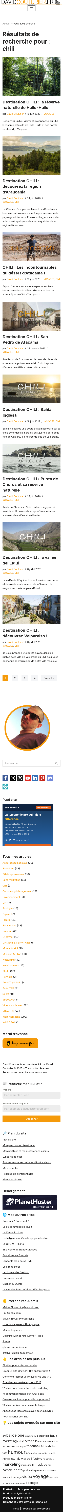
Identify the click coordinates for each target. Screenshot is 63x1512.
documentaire (9, 1446)
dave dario (53, 1441)
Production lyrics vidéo (17, 1493)
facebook (33, 1446)
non (50, 1465)
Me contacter (10, 1168)
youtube (10, 1483)
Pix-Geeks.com (12, 1313)
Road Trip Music (12, 982)
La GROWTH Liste (13, 1243)
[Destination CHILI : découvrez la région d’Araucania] (31, 155)
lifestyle (36, 1458)
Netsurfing (9, 959)
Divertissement (11, 897)
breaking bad (31, 1436)
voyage (41, 1476)
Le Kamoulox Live (13, 1232)
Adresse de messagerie (16, 1103)
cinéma (27, 1441)
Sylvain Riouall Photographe (18, 1318)
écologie (32, 1483)
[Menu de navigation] (31, 8)
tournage (17, 1477)
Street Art (8, 999)
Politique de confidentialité (18, 1173)
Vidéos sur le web (13, 1005)
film (54, 1446)
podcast (28, 1470)
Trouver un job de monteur (18, 1352)
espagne (21, 1446)
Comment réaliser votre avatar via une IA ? (27, 1376)
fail (42, 1446)
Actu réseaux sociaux (15, 862)
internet (6, 1459)
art (4, 1435)
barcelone (15, 1435)
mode (31, 1465)
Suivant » (49, 678)
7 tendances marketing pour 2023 (22, 1382)
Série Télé (8, 988)
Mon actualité (10, 948)
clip (35, 1441)
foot (5, 1452)
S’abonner (31, 1118)
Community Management (17, 891)
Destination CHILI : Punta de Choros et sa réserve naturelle (30, 484)
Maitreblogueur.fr (12, 1330)
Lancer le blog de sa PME (17, 1261)
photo (18, 1470)
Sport (6, 993)
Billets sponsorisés (13, 874)
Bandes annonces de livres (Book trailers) (27, 1162)
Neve (16, 1508)
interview (16, 1458)
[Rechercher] (56, 763)
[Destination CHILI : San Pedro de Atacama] (31, 316)
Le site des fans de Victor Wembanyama (26, 1289)
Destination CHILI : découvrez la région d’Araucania (22, 186)
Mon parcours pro (29, 1489)
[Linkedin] (35, 778)
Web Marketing (11, 1016)
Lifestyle (8, 936)
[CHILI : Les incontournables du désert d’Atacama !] (31, 246)
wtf (4, 1483)
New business (11, 965)
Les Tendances (11, 1266)
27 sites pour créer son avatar (20, 1365)
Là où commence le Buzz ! (18, 1226)
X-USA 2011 (9, 1022)
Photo (6, 971)
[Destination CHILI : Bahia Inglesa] (31, 389)
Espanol (7, 914)
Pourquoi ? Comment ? (16, 1221)
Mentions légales (12, 1179)
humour (17, 1452)
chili (19, 1441)
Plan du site (9, 1139)
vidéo (27, 1476)
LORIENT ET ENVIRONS (16, 942)
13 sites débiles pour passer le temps (24, 1405)
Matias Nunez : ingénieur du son (21, 1307)
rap (35, 1470)
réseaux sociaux (46, 1470)
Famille (7, 919)
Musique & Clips (12, 954)
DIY (5, 902)
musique (41, 1465)
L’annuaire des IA (12, 1278)
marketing (12, 1464)
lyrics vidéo (48, 1459)
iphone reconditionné (15, 1347)
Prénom (8, 1090)
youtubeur (20, 1483)
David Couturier (15, 113)
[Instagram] (13, 778)
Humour (7, 931)
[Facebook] (5, 778)
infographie (31, 1453)
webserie (53, 1477)
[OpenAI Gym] (5, 786)
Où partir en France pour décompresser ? (26, 1399)
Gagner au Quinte (12, 1283)
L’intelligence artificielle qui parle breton (25, 1238)
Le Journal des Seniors (16, 1272)
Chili (17, 202)
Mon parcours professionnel (19, 1145)
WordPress (43, 1508)
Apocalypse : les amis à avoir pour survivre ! (28, 1410)
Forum (6, 1341)
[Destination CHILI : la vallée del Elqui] (31, 536)
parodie (8, 1470)
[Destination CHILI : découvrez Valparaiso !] (31, 609)
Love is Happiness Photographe (21, 1324)
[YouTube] (28, 778)
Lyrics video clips (13, 1156)
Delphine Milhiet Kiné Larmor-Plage (23, 1335)
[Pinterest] (42, 778)
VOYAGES (49, 113)
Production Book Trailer (17, 1497)
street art (7, 1477)
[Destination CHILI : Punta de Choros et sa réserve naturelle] (31, 458)
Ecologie (8, 908)
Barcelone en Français (15, 1255)
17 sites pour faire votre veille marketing (25, 1388)
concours (43, 1441)
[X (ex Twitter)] (20, 778)
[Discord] (50, 778)
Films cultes (9, 925)
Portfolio (7, 976)
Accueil (7, 23)
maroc (24, 1465)
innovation (43, 1453)
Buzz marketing (11, 879)
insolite (52, 1453)
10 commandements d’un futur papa (23, 1393)
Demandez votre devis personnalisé (25, 1501)
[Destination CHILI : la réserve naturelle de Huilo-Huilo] (31, 76)
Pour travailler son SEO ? (17, 1416)
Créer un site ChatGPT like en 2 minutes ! (26, 1371)
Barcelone (8, 868)
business (44, 1435)
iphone (27, 1459)
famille (48, 1446)
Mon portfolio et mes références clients (26, 1151)
